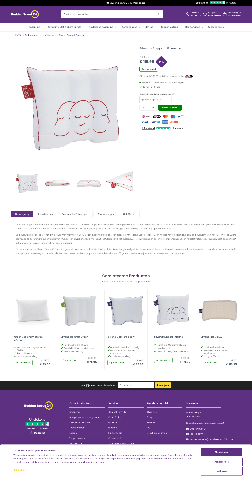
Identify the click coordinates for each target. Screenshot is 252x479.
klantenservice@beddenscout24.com (211, 439)
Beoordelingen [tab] (106, 214)
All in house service (157, 433)
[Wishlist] (30, 331)
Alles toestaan (222, 452)
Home (18, 35)
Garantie (113, 422)
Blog (149, 417)
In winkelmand (170, 107)
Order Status (114, 417)
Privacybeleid (115, 433)
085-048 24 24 (198, 428)
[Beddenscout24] (38, 407)
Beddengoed (192, 27)
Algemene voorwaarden (121, 443)
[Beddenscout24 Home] (25, 14)
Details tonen (20, 470)
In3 (148, 427)
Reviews (151, 422)
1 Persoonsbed (129, 27)
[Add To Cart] (35, 331)
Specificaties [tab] (45, 214)
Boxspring (34, 27)
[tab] (22, 214)
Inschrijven (163, 385)
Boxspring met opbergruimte (64, 27)
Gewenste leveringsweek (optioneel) (156, 94)
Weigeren (222, 471)
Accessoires (215, 27)
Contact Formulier (117, 412)
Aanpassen (220, 461)
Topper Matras (169, 27)
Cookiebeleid (115, 438)
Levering (112, 427)
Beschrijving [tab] (22, 214)
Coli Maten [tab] (129, 214)
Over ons (152, 412)
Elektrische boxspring (101, 27)
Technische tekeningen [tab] (75, 214)
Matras (149, 27)
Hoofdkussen (48, 35)
